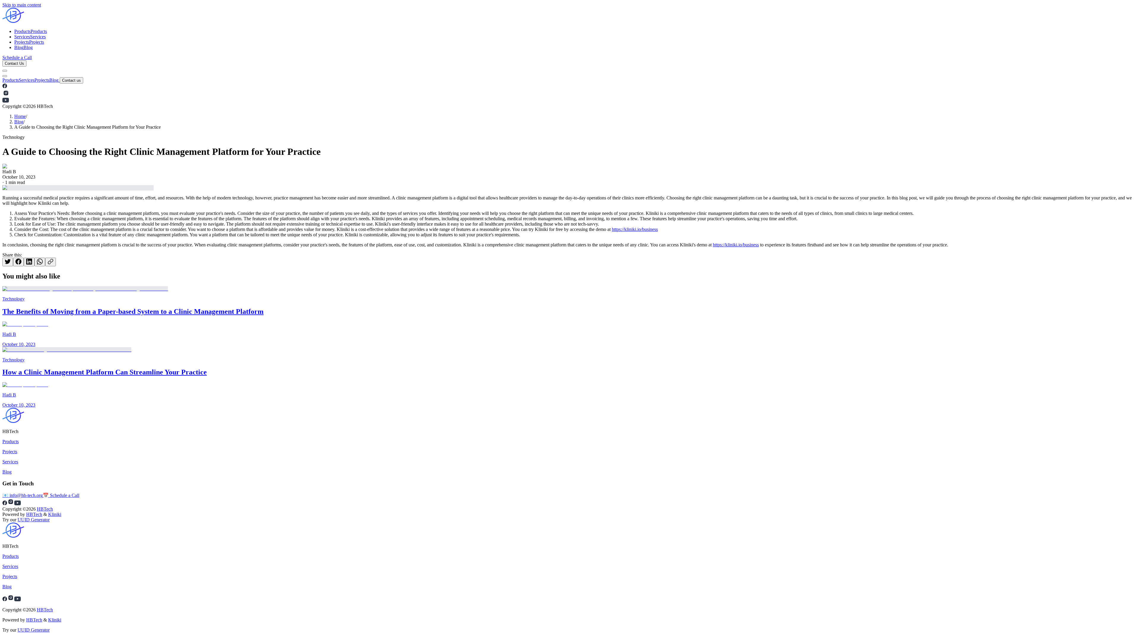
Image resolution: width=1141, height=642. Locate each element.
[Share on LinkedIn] (29, 262)
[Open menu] (4, 71)
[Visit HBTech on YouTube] (5, 100)
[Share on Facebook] (18, 262)
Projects (41, 80)
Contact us (71, 80)
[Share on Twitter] (7, 262)
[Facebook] (4, 599)
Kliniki (54, 514)
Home (20, 116)
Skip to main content (21, 4)
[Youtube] (17, 599)
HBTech (45, 509)
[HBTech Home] (570, 16)
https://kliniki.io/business (635, 229)
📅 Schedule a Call (61, 495)
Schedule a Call (17, 57)
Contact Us (14, 63)
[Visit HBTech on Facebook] (4, 86)
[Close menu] (4, 76)
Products (10, 80)
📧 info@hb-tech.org (22, 495)
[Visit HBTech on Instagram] (6, 94)
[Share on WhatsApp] (39, 262)
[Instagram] (10, 599)
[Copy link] (50, 262)
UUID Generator (34, 519)
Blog (54, 80)
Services (26, 80)
